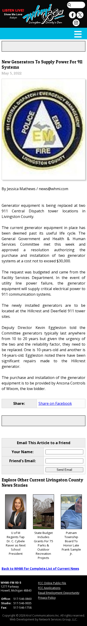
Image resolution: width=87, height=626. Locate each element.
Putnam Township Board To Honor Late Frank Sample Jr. (71, 543)
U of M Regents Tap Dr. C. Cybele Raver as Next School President (16, 543)
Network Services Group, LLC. (58, 619)
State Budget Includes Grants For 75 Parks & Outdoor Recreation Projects (43, 545)
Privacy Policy (47, 598)
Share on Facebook (55, 403)
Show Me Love (13, 14)
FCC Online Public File (52, 583)
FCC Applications (49, 588)
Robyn (13, 17)
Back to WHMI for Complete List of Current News (40, 569)
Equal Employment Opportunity (58, 593)
